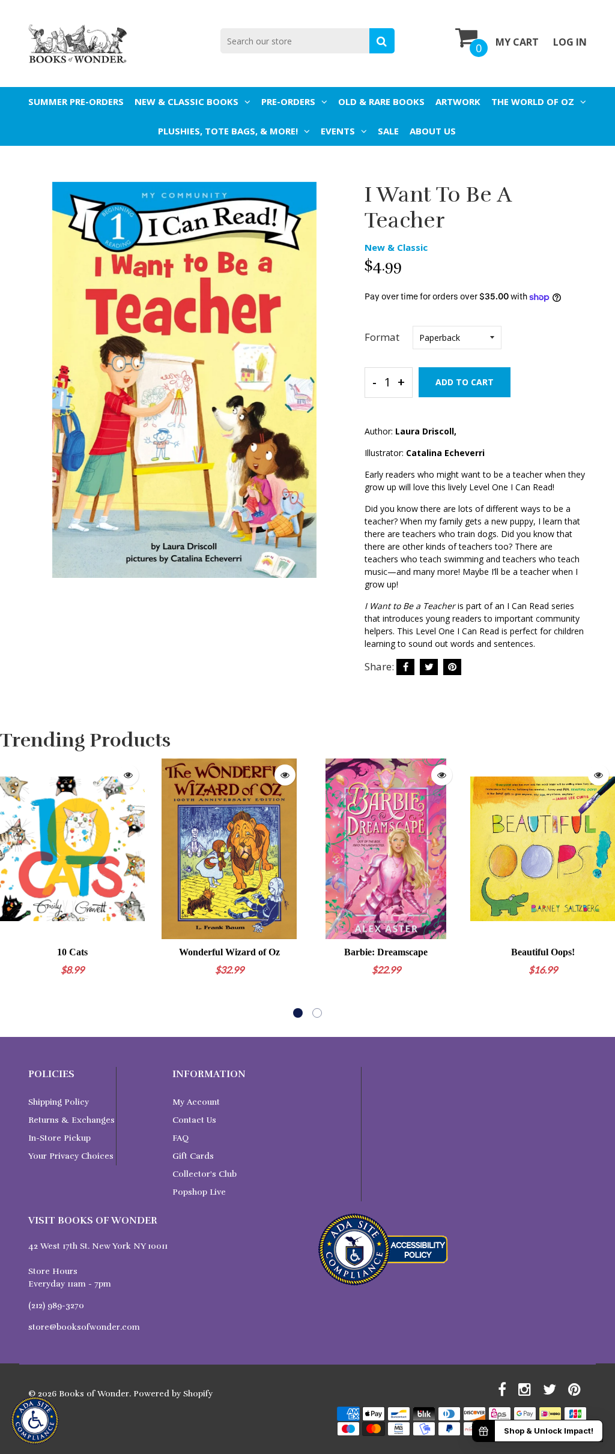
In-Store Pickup (59, 1138)
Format (382, 337)
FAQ (180, 1138)
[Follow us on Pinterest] (452, 667)
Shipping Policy (58, 1102)
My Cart (517, 42)
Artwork (457, 101)
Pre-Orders (288, 101)
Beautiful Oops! (543, 952)
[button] (298, 1013)
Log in (570, 42)
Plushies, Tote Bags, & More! (228, 131)
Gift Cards (193, 1156)
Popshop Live (199, 1192)
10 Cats (72, 952)
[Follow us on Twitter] (429, 667)
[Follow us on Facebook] (405, 667)
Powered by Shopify (173, 1394)
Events (338, 131)
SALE (388, 131)
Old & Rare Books (381, 101)
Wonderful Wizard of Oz (229, 952)
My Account (196, 1102)
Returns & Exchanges (71, 1120)
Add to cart (464, 382)
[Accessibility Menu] (34, 1420)
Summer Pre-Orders (76, 101)
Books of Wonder (94, 1394)
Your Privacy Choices (71, 1156)
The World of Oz (532, 101)
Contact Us (194, 1120)
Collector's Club (204, 1174)
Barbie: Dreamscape (386, 952)
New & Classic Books (186, 101)
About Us (433, 131)
